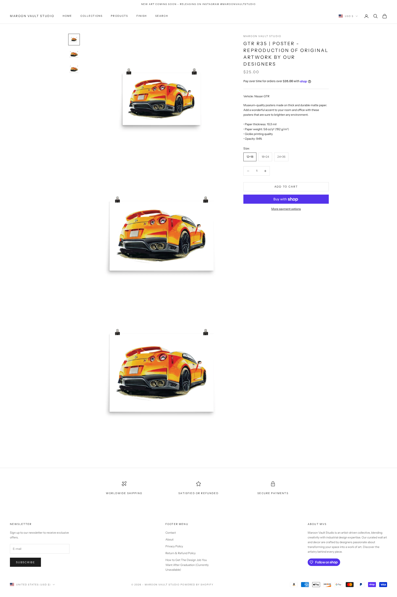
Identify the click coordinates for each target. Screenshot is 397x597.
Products (119, 16)
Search (161, 16)
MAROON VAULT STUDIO (262, 36)
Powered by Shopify (197, 584)
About (169, 539)
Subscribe (25, 562)
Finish (141, 16)
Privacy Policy (174, 546)
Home (67, 16)
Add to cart (286, 186)
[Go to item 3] (74, 69)
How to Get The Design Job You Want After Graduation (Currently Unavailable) (187, 564)
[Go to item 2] (74, 54)
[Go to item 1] (74, 39)
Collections (91, 16)
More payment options (286, 209)
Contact (170, 532)
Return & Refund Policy (180, 553)
